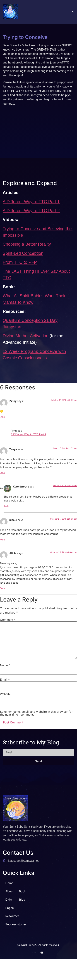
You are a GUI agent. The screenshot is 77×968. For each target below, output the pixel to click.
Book (22, 891)
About (9, 891)
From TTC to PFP (20, 262)
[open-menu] (66, 11)
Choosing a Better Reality (27, 244)
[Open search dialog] (72, 12)
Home (9, 883)
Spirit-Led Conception (23, 253)
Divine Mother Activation (25, 335)
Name (5, 665)
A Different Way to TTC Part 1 (31, 201)
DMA (8, 899)
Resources (12, 916)
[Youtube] (42, 952)
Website (5, 694)
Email (5, 679)
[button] (9, 899)
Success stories (16, 924)
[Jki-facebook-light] (35, 952)
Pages (9, 908)
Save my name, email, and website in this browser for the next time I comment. (36, 713)
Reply (2, 416)
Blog (22, 899)
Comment (8, 619)
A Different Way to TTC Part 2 (31, 210)
